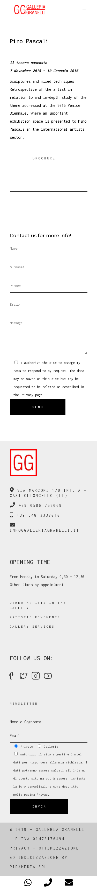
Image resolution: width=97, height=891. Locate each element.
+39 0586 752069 (40, 505)
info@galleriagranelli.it (44, 530)
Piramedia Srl (29, 867)
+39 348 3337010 (38, 515)
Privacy (27, 395)
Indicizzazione (38, 857)
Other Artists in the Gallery (38, 605)
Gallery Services (32, 626)
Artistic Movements (35, 617)
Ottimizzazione (59, 848)
